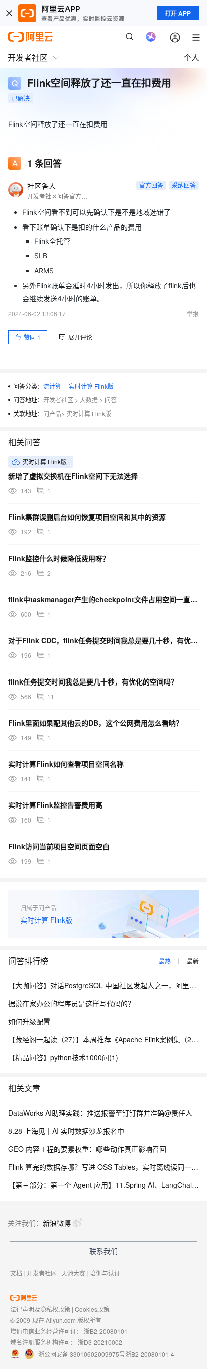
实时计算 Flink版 (91, 386)
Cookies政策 (92, 1309)
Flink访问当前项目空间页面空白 (59, 846)
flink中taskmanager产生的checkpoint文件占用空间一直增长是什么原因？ (103, 599)
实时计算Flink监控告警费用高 (55, 805)
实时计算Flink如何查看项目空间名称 (66, 764)
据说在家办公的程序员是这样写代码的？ (71, 1003)
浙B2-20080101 (106, 1331)
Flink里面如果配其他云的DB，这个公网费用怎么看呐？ (95, 723)
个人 (191, 57)
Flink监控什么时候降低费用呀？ (59, 558)
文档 (16, 1273)
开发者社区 (58, 399)
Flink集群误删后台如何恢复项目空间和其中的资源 (87, 517)
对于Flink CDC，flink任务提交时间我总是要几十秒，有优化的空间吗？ (103, 640)
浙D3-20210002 (100, 1342)
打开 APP (178, 13)
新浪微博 (57, 1223)
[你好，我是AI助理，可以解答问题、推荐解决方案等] (150, 36)
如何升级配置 (29, 1021)
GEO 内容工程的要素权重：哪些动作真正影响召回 (87, 1149)
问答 (111, 399)
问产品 (52, 413)
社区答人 (41, 186)
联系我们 (103, 1251)
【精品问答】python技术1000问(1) (63, 1057)
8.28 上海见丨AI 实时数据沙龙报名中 (66, 1131)
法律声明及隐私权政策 (40, 1309)
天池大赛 (73, 1273)
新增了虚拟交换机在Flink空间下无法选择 (73, 476)
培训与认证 (105, 1273)
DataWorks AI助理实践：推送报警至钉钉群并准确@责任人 (100, 1113)
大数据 (89, 399)
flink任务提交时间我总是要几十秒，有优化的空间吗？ (93, 681)
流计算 (52, 386)
